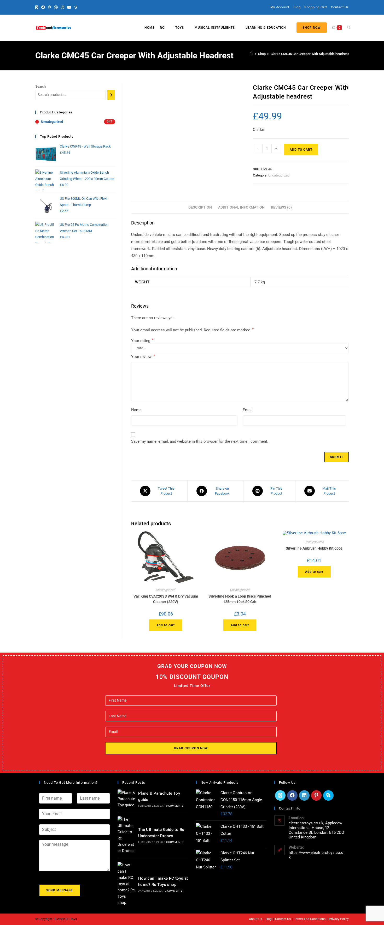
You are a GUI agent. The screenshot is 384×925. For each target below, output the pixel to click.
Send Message (59, 890)
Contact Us (340, 7)
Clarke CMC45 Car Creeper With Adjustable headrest (310, 54)
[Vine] (76, 7)
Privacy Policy (339, 919)
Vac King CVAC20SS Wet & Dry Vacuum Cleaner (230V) (165, 599)
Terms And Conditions (309, 919)
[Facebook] (43, 7)
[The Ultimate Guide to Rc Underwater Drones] (126, 835)
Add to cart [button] (165, 625)
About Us (255, 919)
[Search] (111, 95)
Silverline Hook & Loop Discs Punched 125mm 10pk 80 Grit (239, 599)
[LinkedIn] (304, 795)
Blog (296, 7)
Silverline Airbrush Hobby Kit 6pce (314, 548)
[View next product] (345, 87)
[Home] (251, 54)
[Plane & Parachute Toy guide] (126, 798)
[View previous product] (336, 87)
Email (248, 409)
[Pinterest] (49, 7)
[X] (37, 7)
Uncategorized (278, 175)
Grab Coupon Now (191, 748)
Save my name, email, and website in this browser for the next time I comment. (199, 441)
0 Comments (175, 805)
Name (136, 409)
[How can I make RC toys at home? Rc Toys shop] (126, 884)
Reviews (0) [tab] (281, 207)
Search (40, 86)
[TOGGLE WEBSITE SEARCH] (348, 28)
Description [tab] (200, 207)
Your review (143, 356)
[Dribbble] (56, 7)
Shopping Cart (315, 7)
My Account (279, 7)
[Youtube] (69, 7)
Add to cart (301, 149)
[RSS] (82, 7)
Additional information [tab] (241, 207)
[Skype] (328, 795)
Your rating (142, 341)
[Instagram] (62, 7)
